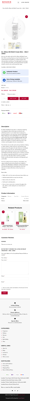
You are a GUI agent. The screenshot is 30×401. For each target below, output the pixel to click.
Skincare (9, 196)
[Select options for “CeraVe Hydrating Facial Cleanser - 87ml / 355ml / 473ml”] (2, 223)
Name (3, 276)
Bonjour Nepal (21, 394)
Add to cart (13, 98)
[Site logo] (6, 2)
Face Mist (5, 8)
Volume (3, 94)
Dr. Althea (6, 87)
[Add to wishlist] (12, 212)
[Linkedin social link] (8, 105)
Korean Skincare (25, 196)
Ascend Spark (21, 398)
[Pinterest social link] (7, 105)
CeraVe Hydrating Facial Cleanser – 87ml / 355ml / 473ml (7, 226)
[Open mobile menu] (18, 2)
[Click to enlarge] (3, 39)
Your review (4, 260)
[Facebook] (12, 391)
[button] (17, 223)
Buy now (24, 98)
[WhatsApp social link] (10, 105)
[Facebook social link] (5, 105)
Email (3, 281)
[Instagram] (15, 391)
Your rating (4, 257)
